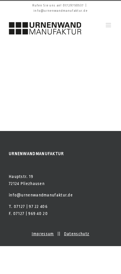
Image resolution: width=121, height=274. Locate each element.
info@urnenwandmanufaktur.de (60, 11)
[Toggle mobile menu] (109, 25)
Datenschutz (76, 233)
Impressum (43, 233)
